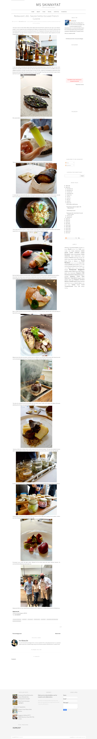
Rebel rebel (57, 633)
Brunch (70, 249)
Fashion (75, 259)
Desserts (71, 257)
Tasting (74, 284)
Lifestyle (56, 11)
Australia (81, 247)
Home (32, 11)
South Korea (72, 283)
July (68, 196)
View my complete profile (70, 33)
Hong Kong (67, 264)
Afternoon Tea (68, 247)
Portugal (67, 269)
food (80, 261)
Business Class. (75, 249)
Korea (80, 264)
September (69, 193)
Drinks (66, 259)
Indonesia (74, 264)
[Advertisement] (74, 97)
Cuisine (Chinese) (75, 252)
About (38, 11)
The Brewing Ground (71, 210)
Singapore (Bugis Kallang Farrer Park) (73, 271)
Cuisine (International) (76, 254)
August (68, 195)
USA (79, 286)
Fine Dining (40, 21)
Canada (83, 249)
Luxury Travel (79, 266)
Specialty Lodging (78, 283)
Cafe (80, 249)
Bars (83, 247)
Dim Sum (76, 257)
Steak (66, 284)
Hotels (70, 264)
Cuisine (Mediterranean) (76, 255)
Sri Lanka (82, 283)
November (69, 190)
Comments (68, 165)
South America (67, 283)
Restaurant (73, 269)
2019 (67, 220)
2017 (67, 223)
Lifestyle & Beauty (72, 266)
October (69, 191)
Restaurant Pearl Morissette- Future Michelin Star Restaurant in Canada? (25, 696)
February (69, 215)
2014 (67, 228)
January (68, 217)
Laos (82, 264)
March (68, 202)
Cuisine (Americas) (76, 250)
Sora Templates (76, 737)
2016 (67, 225)
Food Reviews (44, 21)
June (68, 198)
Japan (77, 264)
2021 (67, 187)
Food (44, 11)
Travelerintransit (69, 286)
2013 (67, 229)
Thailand (79, 284)
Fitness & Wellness (73, 261)
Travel (49, 11)
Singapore (49, 21)
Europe (69, 259)
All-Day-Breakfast (75, 247)
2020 (67, 218)
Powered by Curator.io (80, 84)
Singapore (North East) (69, 279)
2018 (67, 222)
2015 (67, 226)
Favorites (64, 11)
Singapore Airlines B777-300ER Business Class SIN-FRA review (26, 717)
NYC (83, 267)
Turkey (76, 286)
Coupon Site (83, 737)
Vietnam (82, 286)
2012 (67, 231)
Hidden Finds (81, 262)
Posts (67, 162)
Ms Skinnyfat (48, 4)
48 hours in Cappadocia (19, 707)
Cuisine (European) (30, 21)
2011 (67, 232)
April (68, 201)
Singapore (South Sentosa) (78, 281)
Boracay (66, 249)
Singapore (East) (80, 278)
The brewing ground (17, 633)
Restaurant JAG (16, 611)
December (69, 188)
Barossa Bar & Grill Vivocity (72, 204)
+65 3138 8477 (17, 614)
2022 (67, 185)
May (68, 199)
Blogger (81, 38)
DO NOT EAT (81, 257)
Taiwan (70, 284)
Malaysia (70, 267)
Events (72, 259)
